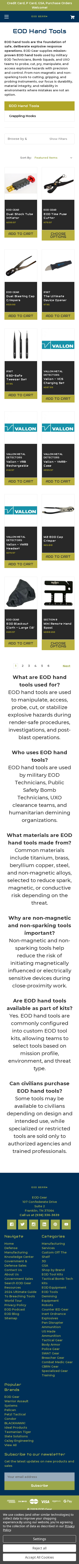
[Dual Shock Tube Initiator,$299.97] (21, 183)
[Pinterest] (55, 1224)
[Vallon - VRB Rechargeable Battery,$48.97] (21, 427)
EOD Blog (11, 1314)
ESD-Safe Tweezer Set (16, 377)
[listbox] (53, 157)
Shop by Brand (53, 1270)
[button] (39, 139)
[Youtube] (66, 1224)
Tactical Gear (52, 1340)
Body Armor (51, 1344)
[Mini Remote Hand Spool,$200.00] (58, 593)
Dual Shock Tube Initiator (19, 216)
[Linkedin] (44, 1224)
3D (44, 1261)
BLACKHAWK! (14, 1423)
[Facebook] (11, 1224)
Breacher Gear (53, 1358)
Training (48, 1375)
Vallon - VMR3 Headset (17, 546)
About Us (11, 1274)
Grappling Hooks (22, 116)
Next (67, 666)
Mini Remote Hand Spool (57, 625)
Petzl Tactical (15, 1414)
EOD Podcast (14, 1309)
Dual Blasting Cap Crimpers (20, 298)
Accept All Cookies (39, 1557)
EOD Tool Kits (52, 1274)
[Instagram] (33, 1224)
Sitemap (10, 1318)
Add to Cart (20, 234)
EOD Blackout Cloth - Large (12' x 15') (20, 627)
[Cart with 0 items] (67, 15)
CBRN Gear (50, 1366)
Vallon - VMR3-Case (55, 463)
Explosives (50, 1318)
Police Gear (51, 1349)
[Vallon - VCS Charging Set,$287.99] (58, 345)
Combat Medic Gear (57, 1362)
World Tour (13, 1301)
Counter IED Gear (55, 1309)
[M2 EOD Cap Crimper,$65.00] (58, 510)
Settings (39, 1539)
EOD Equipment (54, 1287)
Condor (10, 1419)
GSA (45, 1265)
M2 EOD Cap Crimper (53, 538)
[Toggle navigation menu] (10, 16)
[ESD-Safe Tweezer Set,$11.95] (21, 345)
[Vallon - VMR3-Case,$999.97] (58, 427)
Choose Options (58, 235)
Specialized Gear (55, 1371)
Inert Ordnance (54, 1314)
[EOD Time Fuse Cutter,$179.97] (58, 183)
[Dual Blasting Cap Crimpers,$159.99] (21, 266)
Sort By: (26, 157)
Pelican (10, 1410)
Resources (12, 1287)
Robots (47, 1305)
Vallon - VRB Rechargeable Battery (17, 465)
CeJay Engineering (18, 1441)
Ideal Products (15, 1427)
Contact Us (13, 1270)
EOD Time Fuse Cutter (55, 216)
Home (9, 1244)
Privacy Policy (15, 1305)
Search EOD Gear (17, 1283)
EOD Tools (50, 1292)
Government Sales (18, 1279)
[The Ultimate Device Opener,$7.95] (58, 266)
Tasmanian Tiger (17, 1432)
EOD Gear (11, 1397)
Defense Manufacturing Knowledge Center (19, 1252)
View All (10, 1445)
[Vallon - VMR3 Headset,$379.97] (21, 510)
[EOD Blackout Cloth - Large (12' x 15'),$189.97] (21, 593)
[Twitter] (22, 1224)
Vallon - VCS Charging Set (54, 380)
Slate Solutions (16, 1436)
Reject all (39, 1548)
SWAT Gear (50, 1353)
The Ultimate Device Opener (55, 298)
